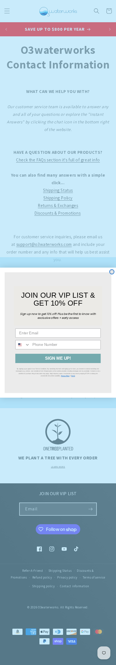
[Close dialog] (112, 271)
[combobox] (22, 344)
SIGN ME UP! (58, 358)
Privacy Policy (65, 375)
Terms (73, 375)
